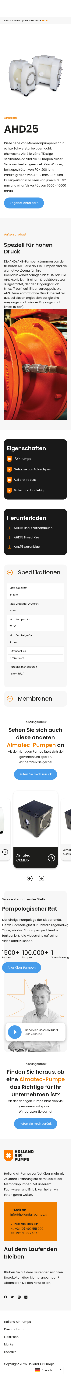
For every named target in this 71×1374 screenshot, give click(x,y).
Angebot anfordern (23, 203)
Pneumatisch (13, 1329)
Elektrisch (11, 1337)
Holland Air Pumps (17, 1322)
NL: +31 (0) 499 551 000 (26, 1229)
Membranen (35, 699)
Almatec (34, 20)
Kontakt (10, 1352)
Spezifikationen (39, 572)
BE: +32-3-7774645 (24, 1233)
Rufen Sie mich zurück (36, 774)
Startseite (9, 20)
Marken (9, 1344)
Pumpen (22, 20)
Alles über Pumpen (22, 967)
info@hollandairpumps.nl (28, 1214)
